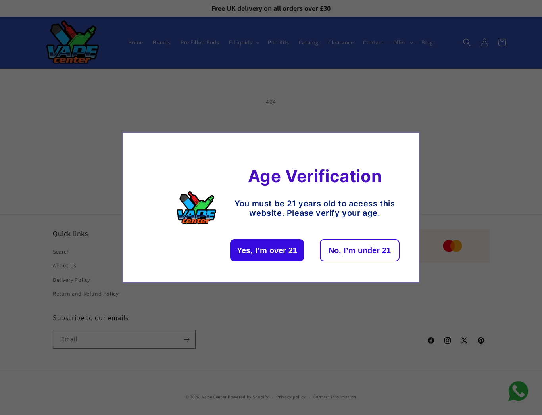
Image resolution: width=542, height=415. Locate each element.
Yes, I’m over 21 (267, 250)
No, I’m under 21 (360, 250)
